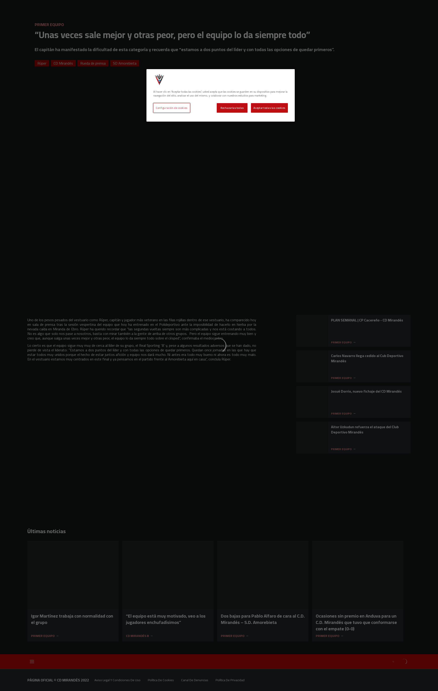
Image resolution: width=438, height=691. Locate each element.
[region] (220, 95)
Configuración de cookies (172, 107)
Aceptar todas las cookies (269, 107)
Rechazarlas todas (232, 107)
